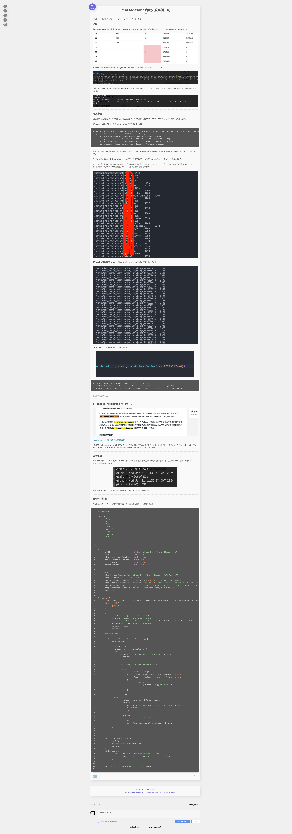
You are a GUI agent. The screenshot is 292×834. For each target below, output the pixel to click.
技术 (145, 14)
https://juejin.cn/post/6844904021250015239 (109, 440)
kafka (94, 776)
